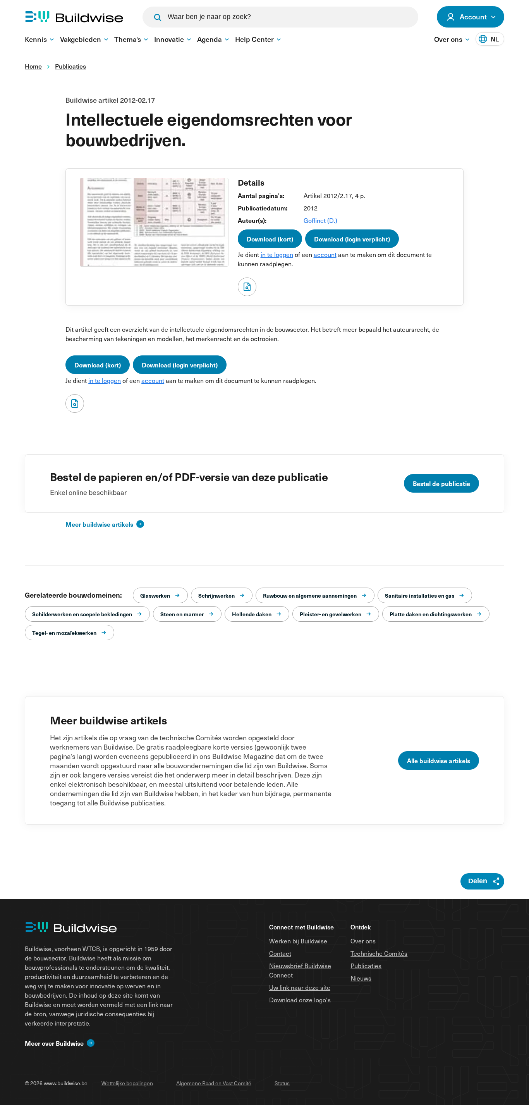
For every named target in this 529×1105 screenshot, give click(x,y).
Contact (280, 953)
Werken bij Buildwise (298, 940)
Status (282, 1083)
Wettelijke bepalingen (127, 1083)
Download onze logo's (300, 999)
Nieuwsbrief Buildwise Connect (300, 970)
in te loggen (277, 254)
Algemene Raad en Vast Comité (213, 1083)
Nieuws (360, 978)
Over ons (363, 940)
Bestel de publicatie (441, 483)
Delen (477, 881)
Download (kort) (270, 238)
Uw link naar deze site (299, 987)
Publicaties (365, 965)
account (325, 254)
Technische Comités (378, 953)
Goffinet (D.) (320, 220)
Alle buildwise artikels (438, 760)
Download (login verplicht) (352, 238)
